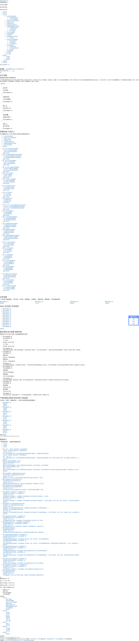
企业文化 (8, 615)
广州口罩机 (8, 52)
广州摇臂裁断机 (9, 51)
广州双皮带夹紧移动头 (14, 48)
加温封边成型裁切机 (10, 605)
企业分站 (7, 637)
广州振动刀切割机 (10, 22)
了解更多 (2, 83)
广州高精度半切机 (10, 23)
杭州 (16, 640)
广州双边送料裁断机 (13, 19)
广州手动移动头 (12, 30)
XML (19, 637)
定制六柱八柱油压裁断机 (11, 602)
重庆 (27, 640)
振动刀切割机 (9, 599)
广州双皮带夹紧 (12, 46)
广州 (23, 640)
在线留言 (5, 61)
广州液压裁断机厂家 (9, 69)
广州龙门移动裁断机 (10, 32)
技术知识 (8, 59)
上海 (11, 640)
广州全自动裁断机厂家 (19, 69)
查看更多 (8, 609)
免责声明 (32, 640)
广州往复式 (11, 49)
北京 (6, 640)
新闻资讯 (5, 55)
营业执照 (8, 613)
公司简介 (8, 612)
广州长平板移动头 (13, 43)
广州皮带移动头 (12, 42)
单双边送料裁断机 (10, 600)
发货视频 (8, 625)
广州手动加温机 (12, 29)
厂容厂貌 (8, 619)
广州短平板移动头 (13, 40)
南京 (13, 640)
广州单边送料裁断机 (13, 17)
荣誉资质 (8, 616)
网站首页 (5, 12)
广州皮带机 (11, 38)
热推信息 (2, 637)
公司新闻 (8, 56)
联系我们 (5, 62)
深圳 (25, 640)
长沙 (20, 640)
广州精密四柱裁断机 (13, 27)
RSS (16, 637)
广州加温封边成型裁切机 (11, 25)
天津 (9, 640)
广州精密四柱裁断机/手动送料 (12, 26)
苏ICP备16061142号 (35, 639)
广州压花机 (8, 53)
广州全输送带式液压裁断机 (12, 36)
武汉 (18, 640)
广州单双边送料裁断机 (11, 16)
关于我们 (5, 13)
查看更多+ (5, 146)
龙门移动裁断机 (9, 608)
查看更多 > (2, 328)
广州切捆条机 (9, 35)
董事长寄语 (8, 621)
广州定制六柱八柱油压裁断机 (12, 20)
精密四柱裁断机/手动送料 (11, 606)
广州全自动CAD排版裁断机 (12, 39)
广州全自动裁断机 (10, 45)
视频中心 (5, 622)
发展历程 (8, 618)
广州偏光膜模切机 (10, 33)
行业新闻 (8, 58)
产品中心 (5, 14)
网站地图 (12, 637)
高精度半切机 (9, 603)
